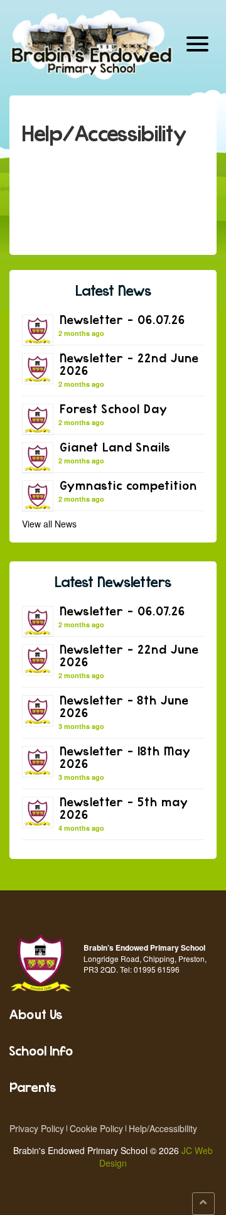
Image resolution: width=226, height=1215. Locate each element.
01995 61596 (157, 969)
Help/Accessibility (163, 1128)
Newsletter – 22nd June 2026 (129, 363)
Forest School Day (114, 408)
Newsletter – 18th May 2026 (125, 756)
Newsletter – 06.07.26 (122, 319)
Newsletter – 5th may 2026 (124, 807)
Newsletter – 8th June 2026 (124, 706)
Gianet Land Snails (115, 447)
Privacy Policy (36, 1128)
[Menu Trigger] (197, 42)
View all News (49, 523)
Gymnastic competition (128, 485)
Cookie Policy (96, 1128)
